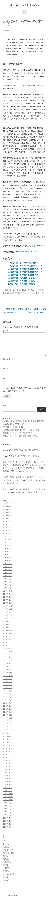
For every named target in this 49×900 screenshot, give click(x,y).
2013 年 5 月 (7, 685)
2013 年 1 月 (7, 691)
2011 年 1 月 (7, 745)
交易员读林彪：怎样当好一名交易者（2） (24, 278)
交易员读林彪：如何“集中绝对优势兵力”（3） (25, 265)
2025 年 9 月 (7, 518)
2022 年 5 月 (7, 573)
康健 (4, 450)
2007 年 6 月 (7, 812)
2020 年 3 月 (7, 585)
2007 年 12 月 (8, 794)
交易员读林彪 (8, 850)
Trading (33, 290)
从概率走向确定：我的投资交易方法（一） (27, 450)
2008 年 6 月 (7, 781)
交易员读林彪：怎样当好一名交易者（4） (24, 284)
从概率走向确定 (8, 853)
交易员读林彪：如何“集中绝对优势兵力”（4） (25, 272)
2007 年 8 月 (7, 806)
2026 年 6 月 (7, 503)
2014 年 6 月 (7, 660)
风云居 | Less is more (24, 5)
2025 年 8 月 (7, 521)
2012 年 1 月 (7, 712)
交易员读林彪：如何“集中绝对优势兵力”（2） (25, 269)
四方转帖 (6, 859)
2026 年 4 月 (7, 506)
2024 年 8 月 (7, 539)
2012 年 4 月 (7, 703)
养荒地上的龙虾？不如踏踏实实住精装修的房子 (20, 436)
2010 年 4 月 (7, 760)
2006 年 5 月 (7, 824)
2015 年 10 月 (8, 633)
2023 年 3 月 (7, 567)
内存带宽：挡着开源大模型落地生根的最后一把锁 (21, 430)
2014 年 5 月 (7, 663)
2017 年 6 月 (7, 600)
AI (4, 838)
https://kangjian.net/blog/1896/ (27, 252)
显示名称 (7, 359)
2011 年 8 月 (7, 724)
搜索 (4, 405)
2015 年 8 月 (7, 636)
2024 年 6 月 (7, 542)
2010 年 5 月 (7, 757)
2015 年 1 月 (7, 648)
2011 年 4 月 (7, 736)
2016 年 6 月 (7, 621)
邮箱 (5, 368)
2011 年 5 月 (7, 733)
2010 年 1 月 (7, 766)
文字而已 (6, 868)
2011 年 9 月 (7, 721)
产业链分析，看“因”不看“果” (13, 427)
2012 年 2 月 (7, 709)
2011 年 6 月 (7, 730)
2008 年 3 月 (7, 791)
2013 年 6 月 (7, 682)
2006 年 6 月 (7, 821)
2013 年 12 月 (8, 672)
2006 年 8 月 (7, 815)
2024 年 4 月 (7, 548)
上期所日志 (7, 847)
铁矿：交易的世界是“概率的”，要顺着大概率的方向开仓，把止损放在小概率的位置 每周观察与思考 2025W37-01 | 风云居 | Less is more (24, 465)
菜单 (24, 12)
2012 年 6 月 (7, 697)
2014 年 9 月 (7, 654)
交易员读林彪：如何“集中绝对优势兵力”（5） (25, 275)
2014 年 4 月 (7, 666)
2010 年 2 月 (7, 763)
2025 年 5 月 (7, 524)
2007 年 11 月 (8, 797)
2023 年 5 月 (7, 563)
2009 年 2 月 (7, 772)
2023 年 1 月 (7, 570)
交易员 (23, 293)
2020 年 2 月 (7, 588)
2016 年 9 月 (7, 612)
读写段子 (6, 880)
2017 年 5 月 (7, 603)
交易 (18, 293)
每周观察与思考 (8, 874)
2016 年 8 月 (7, 615)
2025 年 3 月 (7, 530)
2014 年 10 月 (8, 651)
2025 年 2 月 (7, 533)
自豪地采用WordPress (10, 895)
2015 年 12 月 (8, 630)
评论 (5, 331)
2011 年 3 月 (7, 739)
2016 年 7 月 (7, 618)
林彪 (37, 293)
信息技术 (6, 856)
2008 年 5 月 (7, 784)
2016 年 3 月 (7, 627)
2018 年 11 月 (8, 591)
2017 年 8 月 (7, 597)
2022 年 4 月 (7, 576)
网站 (5, 378)
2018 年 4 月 (7, 594)
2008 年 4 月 (7, 787)
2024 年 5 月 (7, 545)
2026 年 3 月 (7, 509)
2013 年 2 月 (7, 688)
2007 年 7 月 (7, 809)
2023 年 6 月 (7, 560)
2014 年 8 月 (7, 657)
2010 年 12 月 (8, 748)
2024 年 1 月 (7, 557)
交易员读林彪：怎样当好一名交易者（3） (24, 281)
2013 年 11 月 (8, 675)
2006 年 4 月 (7, 827)
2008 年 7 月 (7, 778)
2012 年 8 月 (7, 694)
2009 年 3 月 (7, 769)
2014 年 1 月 (7, 669)
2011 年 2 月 (7, 742)
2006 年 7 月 (7, 818)
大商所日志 (7, 862)
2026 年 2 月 (7, 512)
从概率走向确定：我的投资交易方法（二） (29, 492)
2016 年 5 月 (7, 624)
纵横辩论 (6, 877)
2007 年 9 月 (7, 803)
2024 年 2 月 (7, 554)
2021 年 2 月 (7, 582)
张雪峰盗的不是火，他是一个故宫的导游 (17, 433)
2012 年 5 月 (7, 700)
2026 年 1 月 (7, 515)
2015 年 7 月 (7, 639)
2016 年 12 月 (8, 606)
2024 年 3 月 (7, 551)
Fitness (5, 841)
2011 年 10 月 (8, 718)
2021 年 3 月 (7, 579)
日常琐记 (6, 871)
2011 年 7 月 (7, 727)
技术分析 (31, 293)
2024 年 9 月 (7, 536)
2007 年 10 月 (8, 800)
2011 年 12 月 (8, 715)
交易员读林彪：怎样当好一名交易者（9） (24, 262)
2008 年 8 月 (7, 775)
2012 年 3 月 (7, 706)
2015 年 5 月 (7, 645)
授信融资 (6, 865)
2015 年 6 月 (7, 642)
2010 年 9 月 (7, 751)
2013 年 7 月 (7, 679)
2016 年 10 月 (8, 609)
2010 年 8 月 (7, 754)
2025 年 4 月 (7, 527)
